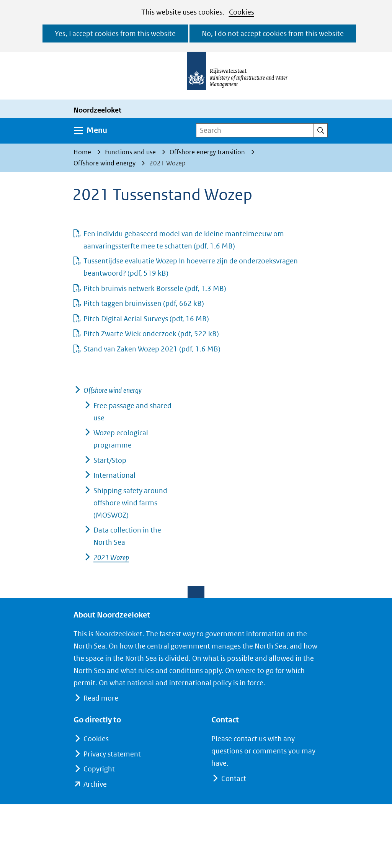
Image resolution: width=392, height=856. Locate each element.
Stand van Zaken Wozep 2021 (151, 349)
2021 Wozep (111, 557)
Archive (95, 784)
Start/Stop (109, 460)
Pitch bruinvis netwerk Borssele (154, 288)
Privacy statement (112, 754)
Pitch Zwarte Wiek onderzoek (151, 333)
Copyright (99, 769)
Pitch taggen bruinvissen (143, 303)
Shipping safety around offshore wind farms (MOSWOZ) (130, 502)
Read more (100, 698)
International (114, 475)
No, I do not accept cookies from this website (273, 33)
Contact (233, 778)
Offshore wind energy (112, 390)
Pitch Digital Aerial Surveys (146, 318)
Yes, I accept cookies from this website (115, 33)
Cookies (241, 12)
